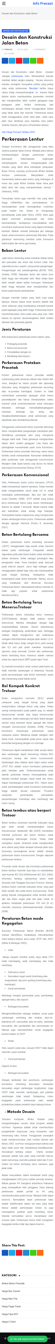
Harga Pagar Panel (11, 1306)
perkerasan (17, 76)
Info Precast (43, 3)
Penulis (8, 50)
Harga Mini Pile (9, 1298)
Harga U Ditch (9, 1321)
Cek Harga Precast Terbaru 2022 (18, 132)
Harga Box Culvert (11, 1291)
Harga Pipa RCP (10, 1314)
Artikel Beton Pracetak (13, 1283)
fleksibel (32, 88)
